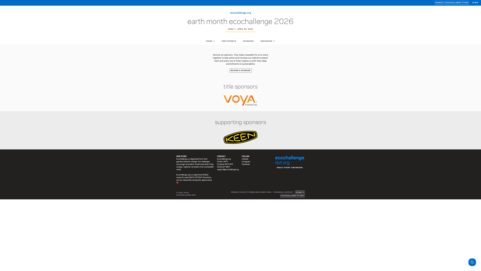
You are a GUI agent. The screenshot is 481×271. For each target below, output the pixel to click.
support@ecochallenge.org (228, 169)
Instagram (246, 162)
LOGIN (475, 3)
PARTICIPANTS (229, 41)
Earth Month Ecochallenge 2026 (240, 21)
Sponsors (248, 41)
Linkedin (245, 159)
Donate (440, 3)
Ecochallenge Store (457, 3)
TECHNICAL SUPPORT (283, 192)
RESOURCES (266, 41)
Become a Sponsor (241, 70)
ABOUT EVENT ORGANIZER (290, 167)
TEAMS (209, 41)
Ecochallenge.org (240, 12)
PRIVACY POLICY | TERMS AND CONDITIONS (251, 192)
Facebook (246, 164)
